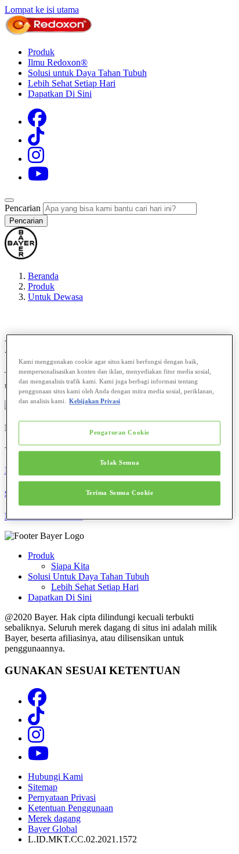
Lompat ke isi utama (42, 10)
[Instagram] (36, 159)
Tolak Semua (119, 462)
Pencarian (23, 208)
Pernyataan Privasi (62, 797)
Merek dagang (54, 818)
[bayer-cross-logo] (21, 256)
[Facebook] (37, 121)
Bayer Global (52, 829)
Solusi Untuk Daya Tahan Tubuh (88, 576)
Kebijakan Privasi (94, 401)
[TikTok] (36, 140)
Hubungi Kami (55, 776)
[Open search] (9, 200)
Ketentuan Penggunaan (70, 808)
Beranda (43, 276)
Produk (41, 52)
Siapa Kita (70, 566)
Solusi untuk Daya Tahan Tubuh (87, 73)
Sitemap (42, 787)
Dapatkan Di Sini (60, 94)
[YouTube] (38, 177)
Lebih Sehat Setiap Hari (71, 83)
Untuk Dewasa (55, 297)
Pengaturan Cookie (119, 432)
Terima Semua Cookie (120, 493)
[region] (119, 427)
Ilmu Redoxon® (58, 62)
